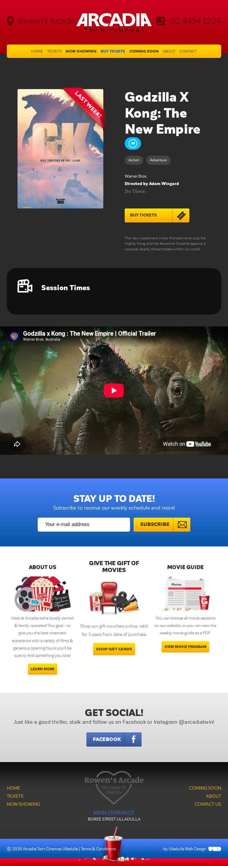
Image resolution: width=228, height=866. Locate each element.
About (169, 51)
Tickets (54, 51)
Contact (188, 51)
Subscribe (155, 524)
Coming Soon (144, 51)
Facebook (107, 739)
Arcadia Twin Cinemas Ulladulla (50, 849)
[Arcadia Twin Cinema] (114, 22)
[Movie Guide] (185, 593)
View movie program (185, 647)
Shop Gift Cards (114, 649)
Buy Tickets (113, 51)
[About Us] (42, 593)
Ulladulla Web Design (187, 849)
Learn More (42, 669)
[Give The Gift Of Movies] (114, 599)
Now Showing (81, 51)
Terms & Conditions (98, 849)
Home (37, 51)
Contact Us (208, 804)
